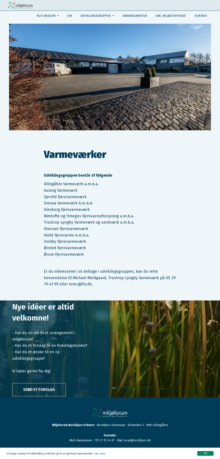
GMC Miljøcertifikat (171, 16)
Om (69, 16)
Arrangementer (134, 16)
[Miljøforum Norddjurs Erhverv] (21, 5)
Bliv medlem (46, 16)
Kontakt (200, 16)
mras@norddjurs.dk (137, 440)
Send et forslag (39, 389)
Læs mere (99, 453)
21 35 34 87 (107, 440)
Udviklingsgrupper (96, 16)
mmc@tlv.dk (80, 284)
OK (205, 453)
